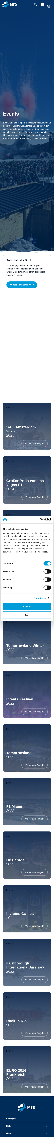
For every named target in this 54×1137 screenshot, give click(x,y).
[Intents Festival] (27, 694)
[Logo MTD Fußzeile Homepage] (27, 1107)
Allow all (27, 606)
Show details (40, 598)
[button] (36, 4)
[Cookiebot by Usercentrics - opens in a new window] (39, 520)
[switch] (47, 571)
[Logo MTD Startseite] (9, 4)
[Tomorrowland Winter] (27, 640)
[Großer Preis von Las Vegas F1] (27, 480)
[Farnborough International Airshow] (27, 962)
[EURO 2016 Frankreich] (27, 1069)
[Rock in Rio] (27, 1016)
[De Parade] (27, 855)
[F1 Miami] (27, 801)
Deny (27, 615)
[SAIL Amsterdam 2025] (27, 426)
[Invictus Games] (27, 908)
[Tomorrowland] (27, 748)
